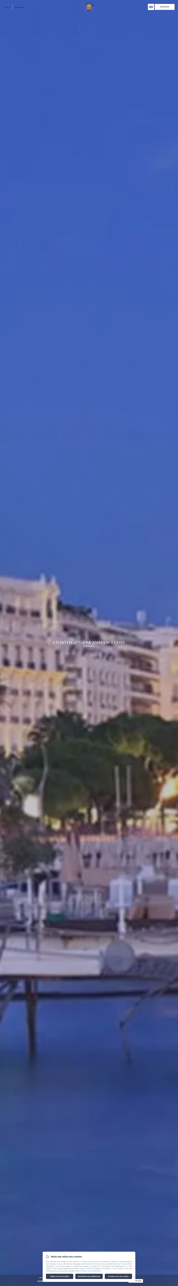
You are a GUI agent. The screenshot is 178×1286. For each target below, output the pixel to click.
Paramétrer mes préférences (89, 1276)
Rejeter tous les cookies (59, 1276)
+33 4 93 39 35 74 (19, 7)
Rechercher (135, 1281)
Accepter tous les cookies (118, 1276)
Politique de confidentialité (90, 1271)
